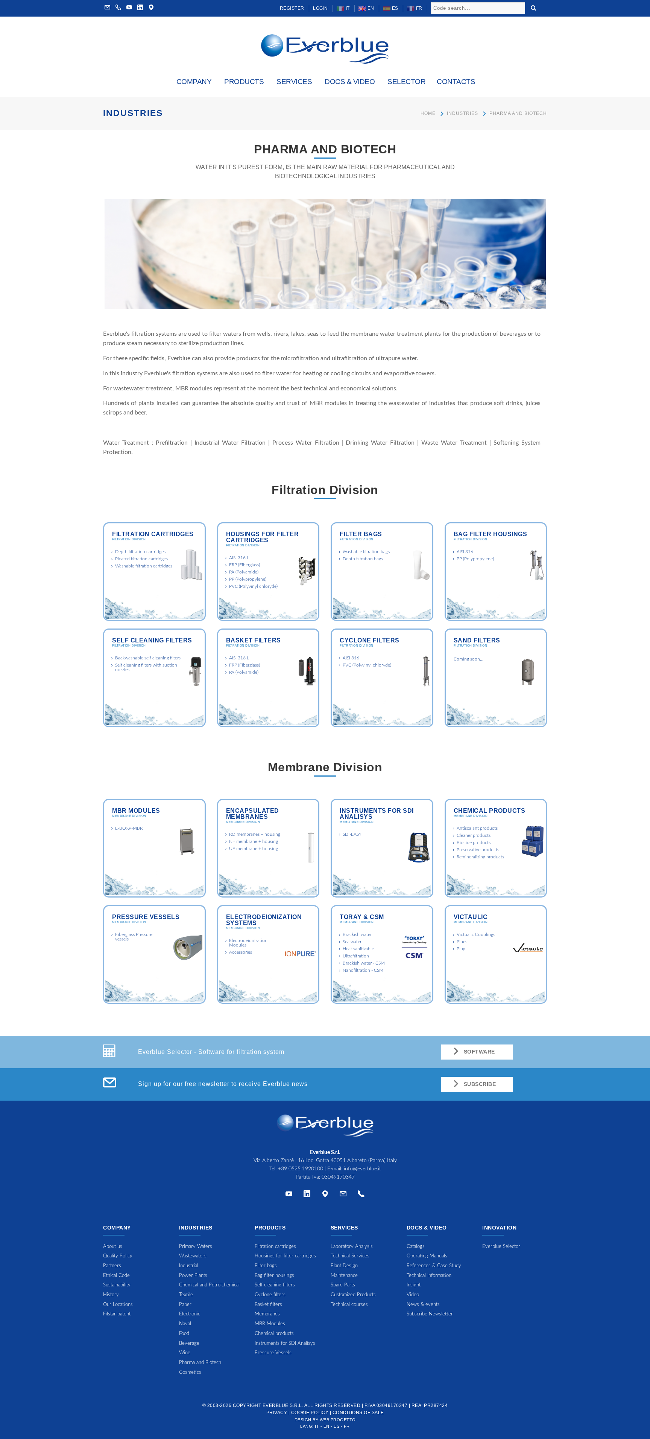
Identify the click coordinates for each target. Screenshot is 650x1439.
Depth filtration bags (363, 559)
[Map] (151, 8)
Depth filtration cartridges (140, 551)
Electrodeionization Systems (264, 920)
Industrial (188, 1265)
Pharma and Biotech (200, 1362)
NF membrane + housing (253, 841)
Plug (461, 949)
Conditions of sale (358, 1412)
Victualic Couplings (476, 934)
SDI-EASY (352, 834)
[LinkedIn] (140, 8)
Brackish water (357, 934)
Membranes (267, 1314)
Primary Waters (195, 1246)
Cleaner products (474, 835)
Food (184, 1333)
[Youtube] (129, 8)
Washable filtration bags (366, 551)
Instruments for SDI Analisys (377, 813)
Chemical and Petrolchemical (209, 1285)
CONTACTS (456, 82)
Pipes (462, 941)
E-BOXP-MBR (129, 828)
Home (428, 113)
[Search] (533, 7)
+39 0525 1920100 (300, 1168)
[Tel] (361, 1195)
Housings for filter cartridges (262, 537)
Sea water (352, 941)
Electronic (189, 1314)
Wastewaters (193, 1256)
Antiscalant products (477, 828)
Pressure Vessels (145, 917)
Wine (184, 1352)
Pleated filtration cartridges (141, 559)
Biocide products (474, 842)
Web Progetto (338, 1420)
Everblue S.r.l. (283, 1405)
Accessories (240, 952)
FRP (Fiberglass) (244, 565)
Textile (186, 1294)
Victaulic (471, 917)
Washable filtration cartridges (143, 566)
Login (320, 8)
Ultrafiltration (356, 956)
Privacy (276, 1412)
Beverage (189, 1343)
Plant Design (344, 1265)
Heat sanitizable (358, 949)
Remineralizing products (480, 857)
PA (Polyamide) (243, 572)
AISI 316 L (239, 557)
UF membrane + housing (253, 848)
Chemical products (489, 810)
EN (370, 8)
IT (347, 8)
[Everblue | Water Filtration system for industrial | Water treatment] (325, 49)
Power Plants (193, 1275)
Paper (185, 1304)
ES (394, 8)
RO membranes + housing (254, 834)
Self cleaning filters (152, 640)
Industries (462, 113)
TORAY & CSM (362, 917)
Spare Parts (343, 1285)
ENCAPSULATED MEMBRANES (252, 813)
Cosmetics (190, 1372)
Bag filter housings (490, 534)
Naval (185, 1323)
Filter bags (361, 534)
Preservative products (478, 849)
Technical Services (350, 1256)
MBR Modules (136, 810)
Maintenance (344, 1275)
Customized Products (353, 1294)
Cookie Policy (310, 1412)
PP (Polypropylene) (247, 579)
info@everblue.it (362, 1168)
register (292, 8)
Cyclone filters (369, 640)
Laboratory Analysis (352, 1246)
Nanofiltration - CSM (363, 970)
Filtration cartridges (153, 534)
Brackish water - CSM (364, 963)
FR (418, 8)
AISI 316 (465, 551)
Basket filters (253, 640)
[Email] (343, 1195)
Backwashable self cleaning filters (148, 658)
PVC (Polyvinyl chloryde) (253, 586)
